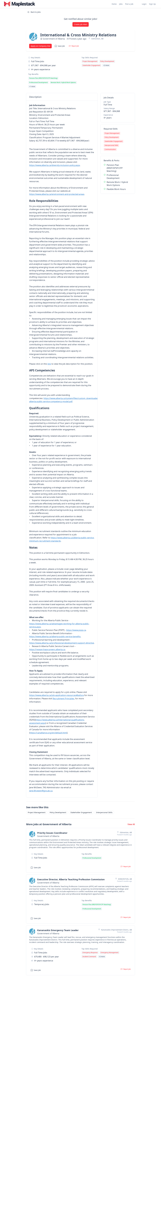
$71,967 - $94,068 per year (43, 65)
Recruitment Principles (63, 698)
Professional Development (113, 176)
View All (131, 824)
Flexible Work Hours (116, 189)
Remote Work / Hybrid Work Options (117, 184)
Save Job (61, 46)
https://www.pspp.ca (76, 630)
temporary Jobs (41, 904)
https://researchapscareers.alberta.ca (47, 649)
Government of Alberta (54, 38)
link (49, 363)
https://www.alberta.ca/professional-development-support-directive (61, 643)
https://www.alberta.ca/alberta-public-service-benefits (55, 636)
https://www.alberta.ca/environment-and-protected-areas (56, 194)
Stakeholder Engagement (81, 812)
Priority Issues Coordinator (52, 832)
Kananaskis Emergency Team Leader (58, 930)
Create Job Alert (80, 24)
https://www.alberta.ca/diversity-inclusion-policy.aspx (54, 165)
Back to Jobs (36, 12)
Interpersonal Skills (104, 812)
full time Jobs (37, 61)
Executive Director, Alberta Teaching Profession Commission (71, 879)
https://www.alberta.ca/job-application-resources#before (56, 695)
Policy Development (58, 812)
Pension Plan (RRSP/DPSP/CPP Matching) (115, 168)
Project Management (36, 812)
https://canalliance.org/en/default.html (48, 732)
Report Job (75, 46)
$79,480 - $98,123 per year (46, 956)
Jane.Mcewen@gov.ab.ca (40, 790)
